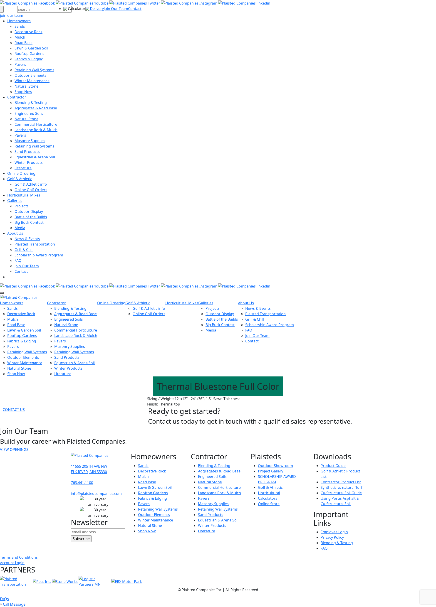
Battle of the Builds (31, 216)
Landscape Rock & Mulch (36, 129)
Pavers (20, 64)
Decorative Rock (28, 31)
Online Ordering (21, 173)
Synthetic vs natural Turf (341, 487)
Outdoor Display (29, 211)
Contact (134, 8)
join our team (11, 15)
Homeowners (19, 20)
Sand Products (27, 151)
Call (6, 604)
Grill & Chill (24, 249)
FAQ (18, 260)
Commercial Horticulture (36, 124)
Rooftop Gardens (29, 53)
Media (20, 227)
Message (17, 604)
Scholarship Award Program (39, 255)
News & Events (27, 238)
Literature (23, 167)
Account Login (12, 562)
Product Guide (333, 465)
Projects (22, 206)
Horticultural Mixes (23, 195)
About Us (15, 233)
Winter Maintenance (32, 80)
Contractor (16, 97)
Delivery (96, 8)
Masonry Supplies (30, 140)
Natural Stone (26, 86)
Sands (20, 26)
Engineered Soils (29, 113)
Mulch (20, 37)
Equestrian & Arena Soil (35, 157)
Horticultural (269, 492)
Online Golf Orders (31, 189)
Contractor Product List (341, 481)
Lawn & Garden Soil (31, 48)
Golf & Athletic (19, 178)
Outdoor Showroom (275, 465)
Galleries (14, 200)
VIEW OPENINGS (14, 449)
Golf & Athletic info (31, 184)
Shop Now (23, 91)
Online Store (269, 503)
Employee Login (334, 531)
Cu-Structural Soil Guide (341, 492)
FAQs (4, 598)
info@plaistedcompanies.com (96, 493)
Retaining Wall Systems (34, 69)
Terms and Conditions (19, 557)
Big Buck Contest (29, 222)
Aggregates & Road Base (36, 108)
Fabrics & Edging (29, 59)
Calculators (267, 498)
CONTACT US (14, 409)
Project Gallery (270, 471)
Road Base (23, 42)
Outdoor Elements (30, 75)
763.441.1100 (82, 482)
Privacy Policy (332, 537)
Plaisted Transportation (35, 244)
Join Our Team (116, 8)
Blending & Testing (31, 102)
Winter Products (29, 162)
